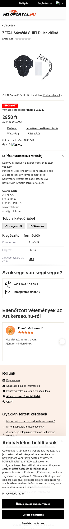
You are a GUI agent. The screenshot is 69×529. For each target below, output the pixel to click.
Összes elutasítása (33, 514)
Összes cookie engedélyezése (33, 504)
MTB (31, 259)
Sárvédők (34, 242)
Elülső (32, 250)
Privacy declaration (13, 493)
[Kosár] (52, 13)
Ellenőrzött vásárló (31, 328)
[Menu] (61, 13)
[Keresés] (43, 13)
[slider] (23, 38)
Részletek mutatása (33, 523)
